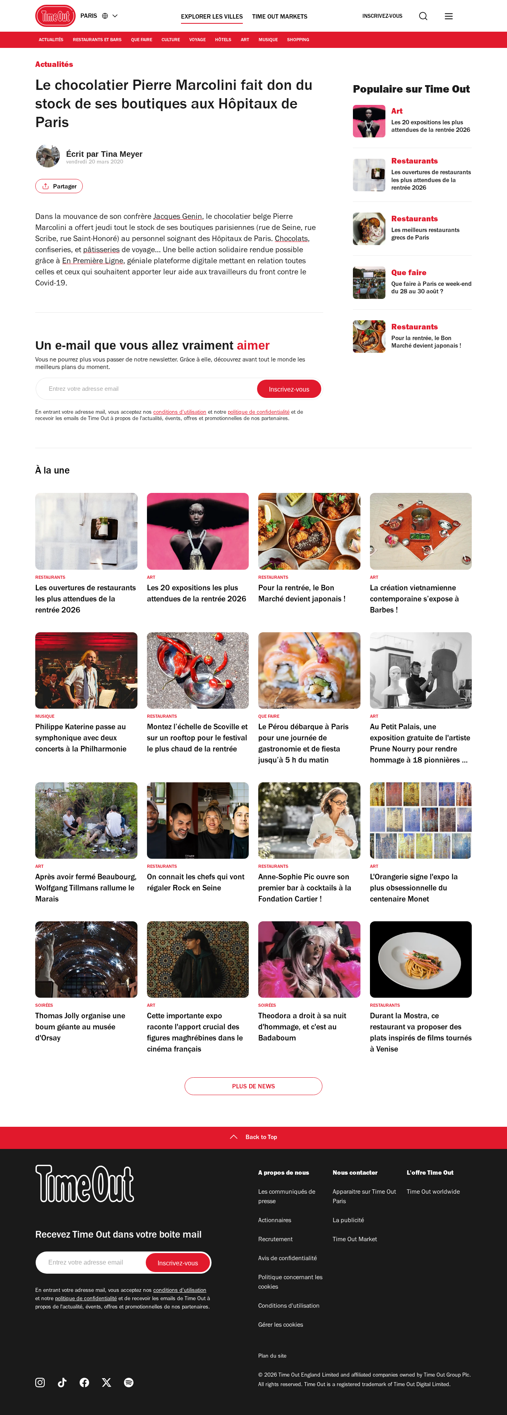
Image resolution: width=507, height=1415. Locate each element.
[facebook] (84, 1382)
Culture (171, 40)
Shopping (298, 40)
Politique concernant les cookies (290, 1283)
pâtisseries (101, 251)
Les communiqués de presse (286, 1197)
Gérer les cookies (280, 1325)
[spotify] (128, 1382)
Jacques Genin (177, 218)
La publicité (348, 1221)
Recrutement (275, 1240)
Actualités (51, 40)
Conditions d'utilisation (289, 1306)
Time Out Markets (279, 17)
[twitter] (106, 1382)
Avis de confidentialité (287, 1259)
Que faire (141, 40)
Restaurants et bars (97, 40)
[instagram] (40, 1382)
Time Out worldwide (433, 1192)
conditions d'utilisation (179, 413)
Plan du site (272, 1357)
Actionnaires (274, 1221)
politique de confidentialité (259, 413)
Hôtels (223, 40)
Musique (268, 40)
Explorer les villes (212, 17)
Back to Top (261, 1138)
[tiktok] (62, 1382)
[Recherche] (423, 16)
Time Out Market (355, 1240)
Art (245, 40)
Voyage (197, 40)
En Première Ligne (92, 262)
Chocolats (291, 240)
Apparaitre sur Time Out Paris (364, 1197)
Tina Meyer (122, 154)
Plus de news (253, 1087)
